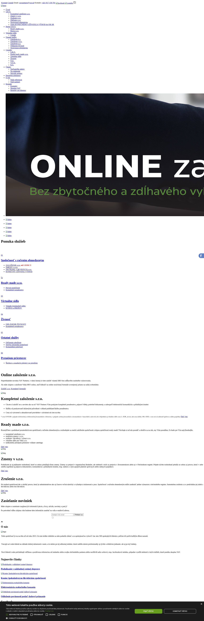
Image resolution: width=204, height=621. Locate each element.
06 (2, 353)
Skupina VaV (15, 88)
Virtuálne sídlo (11, 33)
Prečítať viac (49, 611)
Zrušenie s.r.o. (15, 18)
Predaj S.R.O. (11, 27)
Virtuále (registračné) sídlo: (16, 306)
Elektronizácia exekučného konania (18, 587)
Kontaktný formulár (18, 389)
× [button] (201, 604)
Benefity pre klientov (18, 90)
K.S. (12, 65)
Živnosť (13, 58)
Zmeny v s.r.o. (15, 16)
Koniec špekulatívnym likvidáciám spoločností (23, 578)
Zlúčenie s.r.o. (15, 20)
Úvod (8, 10)
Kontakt (4, 3)
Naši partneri (15, 82)
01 (2, 255)
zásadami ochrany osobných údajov (105, 518)
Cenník (10, 3)
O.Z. (12, 61)
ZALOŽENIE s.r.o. (13, 265)
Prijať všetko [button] (148, 611)
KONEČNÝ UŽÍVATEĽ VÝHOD (19, 272)
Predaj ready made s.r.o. (19, 54)
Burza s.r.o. (14, 31)
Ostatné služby (11, 37)
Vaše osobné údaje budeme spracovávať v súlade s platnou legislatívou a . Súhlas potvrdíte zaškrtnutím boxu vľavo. (97, 518)
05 (2, 333)
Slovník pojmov (16, 73)
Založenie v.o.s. (16, 41)
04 (2, 314)
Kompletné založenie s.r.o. (20, 14)
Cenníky (9, 50)
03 (2, 296)
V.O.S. (12, 63)
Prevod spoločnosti (13, 288)
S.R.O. (8, 12)
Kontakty (13, 86)
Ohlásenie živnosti (17, 46)
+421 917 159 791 (48, 3)
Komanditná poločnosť (14, 347)
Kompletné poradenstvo (14, 290)
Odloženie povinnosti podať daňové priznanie (23, 596)
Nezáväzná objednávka (19, 22)
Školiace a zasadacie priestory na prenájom (22, 363)
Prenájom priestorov (13, 75)
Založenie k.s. (15, 39)
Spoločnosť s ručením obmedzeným (22, 260)
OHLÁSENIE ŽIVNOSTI (16, 324)
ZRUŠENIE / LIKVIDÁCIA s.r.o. (19, 269)
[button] (68, 618)
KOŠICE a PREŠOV (14, 308)
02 (2, 278)
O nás (8, 78)
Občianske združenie (13, 343)
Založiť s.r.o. (6, 389)
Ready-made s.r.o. (17, 29)
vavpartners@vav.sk (26, 3)
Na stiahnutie (15, 71)
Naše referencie (16, 80)
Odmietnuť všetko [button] (180, 611)
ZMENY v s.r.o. (12, 267)
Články (8, 67)
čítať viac (184, 417)
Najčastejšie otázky (17, 69)
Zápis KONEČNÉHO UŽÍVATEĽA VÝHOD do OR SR (32, 24)
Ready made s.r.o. (11, 282)
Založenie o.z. (15, 44)
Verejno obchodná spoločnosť (17, 345)
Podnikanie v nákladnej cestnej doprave (20, 569)
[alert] (102, 611)
